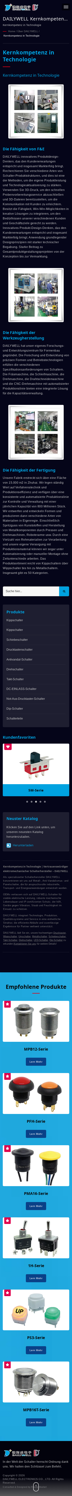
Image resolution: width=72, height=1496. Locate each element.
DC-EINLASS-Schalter (21, 688)
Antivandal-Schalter (19, 659)
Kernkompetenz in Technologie (22, 35)
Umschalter (24, 936)
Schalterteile (14, 718)
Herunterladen (22, 845)
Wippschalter (10, 936)
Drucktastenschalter (19, 649)
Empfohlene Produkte (36, 986)
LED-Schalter (41, 940)
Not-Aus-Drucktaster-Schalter (25, 698)
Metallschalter (39, 936)
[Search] (64, 591)
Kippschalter (14, 620)
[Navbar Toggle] (66, 6)
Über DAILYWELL (27, 31)
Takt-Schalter (15, 679)
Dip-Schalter (14, 708)
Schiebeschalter (17, 639)
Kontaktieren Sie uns (25, 943)
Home (11, 31)
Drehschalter (14, 669)
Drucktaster (59, 932)
